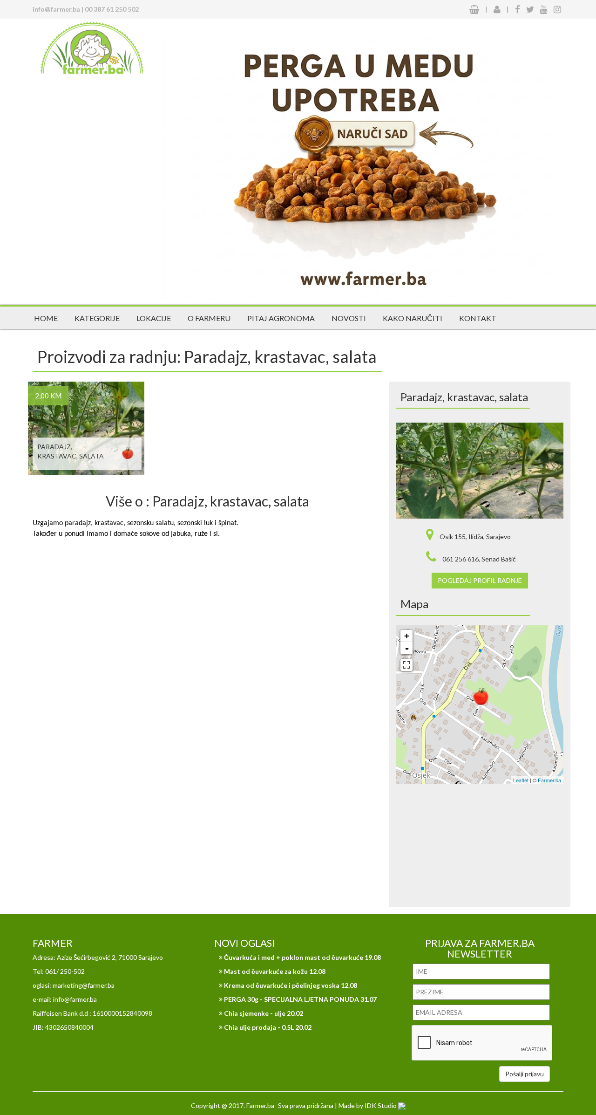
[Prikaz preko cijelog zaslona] (406, 665)
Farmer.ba (549, 780)
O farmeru (209, 318)
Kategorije (97, 318)
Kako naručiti (412, 318)
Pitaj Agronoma (281, 318)
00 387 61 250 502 (112, 9)
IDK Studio (381, 1105)
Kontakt (477, 318)
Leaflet (520, 780)
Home (46, 318)
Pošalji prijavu (524, 1074)
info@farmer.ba (56, 9)
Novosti (349, 318)
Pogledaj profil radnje (480, 580)
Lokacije (153, 318)
